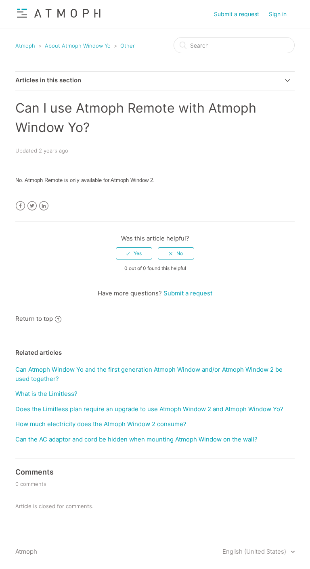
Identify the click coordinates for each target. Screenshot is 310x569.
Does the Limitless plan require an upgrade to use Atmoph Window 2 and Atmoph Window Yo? (149, 409)
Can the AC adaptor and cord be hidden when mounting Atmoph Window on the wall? (136, 439)
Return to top (34, 318)
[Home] (59, 18)
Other (127, 45)
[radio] (134, 253)
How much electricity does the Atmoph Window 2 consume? (100, 424)
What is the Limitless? (46, 393)
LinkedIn (44, 206)
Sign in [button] (278, 13)
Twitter (32, 206)
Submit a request (236, 13)
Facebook (20, 206)
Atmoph (25, 45)
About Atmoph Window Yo (78, 45)
